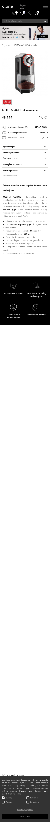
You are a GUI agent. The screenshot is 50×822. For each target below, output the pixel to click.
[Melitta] (14, 102)
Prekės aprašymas (10, 170)
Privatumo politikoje (15, 793)
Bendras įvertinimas (11, 152)
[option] (25, 73)
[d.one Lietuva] (14, 6)
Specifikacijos (9, 146)
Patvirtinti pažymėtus (25, 809)
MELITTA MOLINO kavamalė (25, 45)
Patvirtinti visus (25, 816)
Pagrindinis (6, 45)
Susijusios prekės (10, 158)
